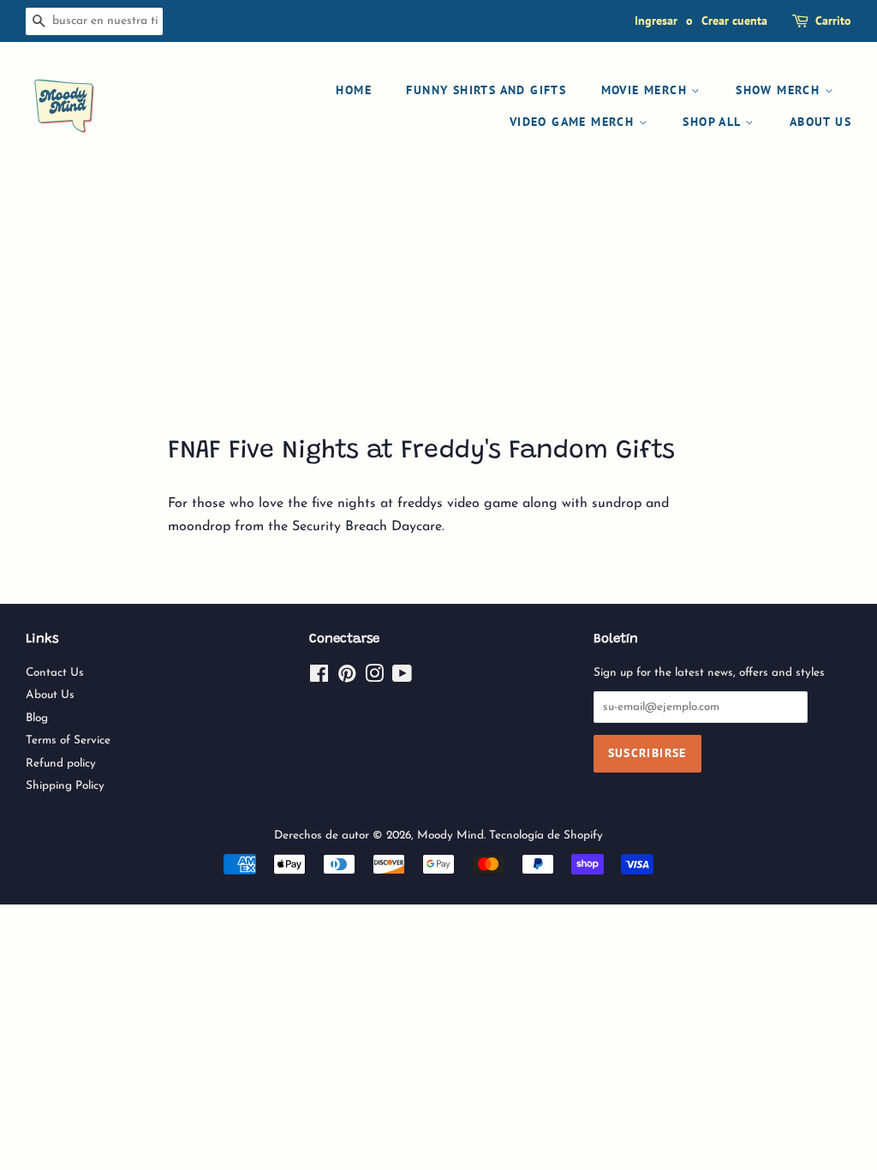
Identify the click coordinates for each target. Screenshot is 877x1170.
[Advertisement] (438, 303)
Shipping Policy (65, 785)
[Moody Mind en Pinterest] (346, 677)
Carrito (833, 20)
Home (354, 90)
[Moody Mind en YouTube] (402, 677)
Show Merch (780, 90)
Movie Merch (646, 90)
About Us (820, 121)
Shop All (714, 121)
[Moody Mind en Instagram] (374, 677)
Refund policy (61, 763)
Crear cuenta (734, 20)
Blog (37, 718)
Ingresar (656, 20)
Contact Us (55, 672)
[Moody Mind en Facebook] (319, 677)
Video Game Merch (574, 121)
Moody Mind (450, 835)
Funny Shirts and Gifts (486, 90)
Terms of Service (68, 740)
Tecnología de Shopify (546, 835)
